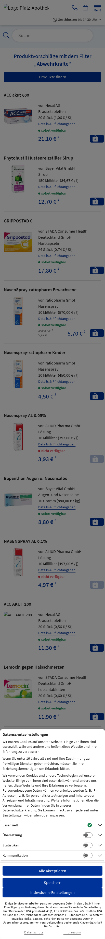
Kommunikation (15, 855)
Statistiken (11, 845)
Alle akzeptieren (52, 870)
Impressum (72, 932)
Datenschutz (33, 932)
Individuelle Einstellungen (52, 892)
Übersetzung (12, 835)
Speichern (52, 882)
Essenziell (10, 825)
